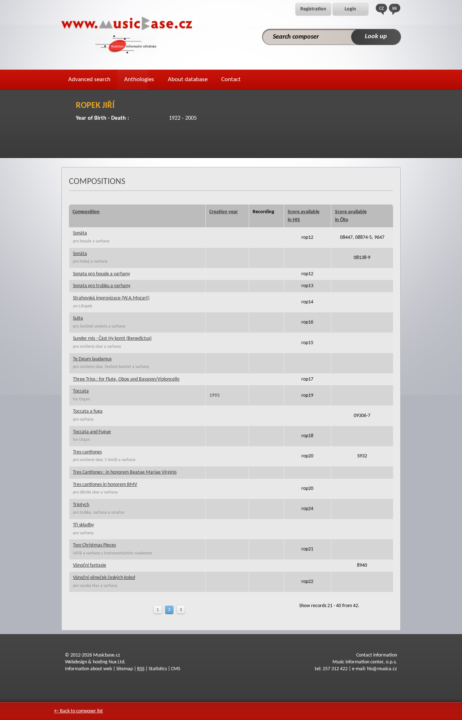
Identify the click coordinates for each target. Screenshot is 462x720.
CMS (175, 669)
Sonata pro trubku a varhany (101, 286)
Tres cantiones (87, 452)
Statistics (158, 669)
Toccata (81, 391)
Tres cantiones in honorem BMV (105, 484)
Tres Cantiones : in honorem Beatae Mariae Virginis (124, 472)
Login (350, 9)
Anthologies (139, 79)
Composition (86, 212)
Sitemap (124, 669)
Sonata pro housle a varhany (101, 274)
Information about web (88, 669)
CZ (381, 9)
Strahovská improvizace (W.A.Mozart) (111, 298)
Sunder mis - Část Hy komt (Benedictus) (112, 338)
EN (394, 9)
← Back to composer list (78, 711)
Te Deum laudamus (92, 359)
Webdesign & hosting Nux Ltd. (95, 662)
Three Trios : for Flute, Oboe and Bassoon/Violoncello (126, 379)
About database (188, 79)
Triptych (81, 505)
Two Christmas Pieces (94, 545)
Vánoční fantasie (89, 565)
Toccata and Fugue (92, 432)
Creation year (223, 212)
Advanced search (89, 79)
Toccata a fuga (88, 411)
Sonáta (80, 233)
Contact (231, 79)
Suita (78, 318)
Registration (313, 9)
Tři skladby (83, 525)
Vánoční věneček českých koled (104, 577)
